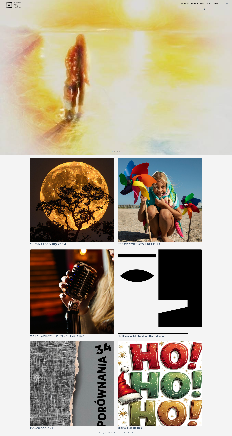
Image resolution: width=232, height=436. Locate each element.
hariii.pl (130, 433)
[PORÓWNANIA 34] (72, 383)
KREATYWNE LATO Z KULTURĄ (139, 244)
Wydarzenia (185, 3)
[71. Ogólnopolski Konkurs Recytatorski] (160, 291)
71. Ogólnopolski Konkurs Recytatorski (141, 335)
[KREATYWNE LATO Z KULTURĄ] (160, 200)
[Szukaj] (227, 3)
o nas (202, 3)
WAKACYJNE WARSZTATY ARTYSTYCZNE (58, 335)
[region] (116, 77)
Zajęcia (216, 3)
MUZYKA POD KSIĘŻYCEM (48, 244)
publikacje (194, 3)
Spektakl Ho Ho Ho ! (130, 427)
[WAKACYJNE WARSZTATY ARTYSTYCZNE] (72, 291)
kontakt (208, 3)
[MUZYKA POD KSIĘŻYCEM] (72, 200)
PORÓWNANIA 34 (41, 427)
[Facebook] (204, 9)
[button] (112, 151)
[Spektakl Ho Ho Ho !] (160, 383)
